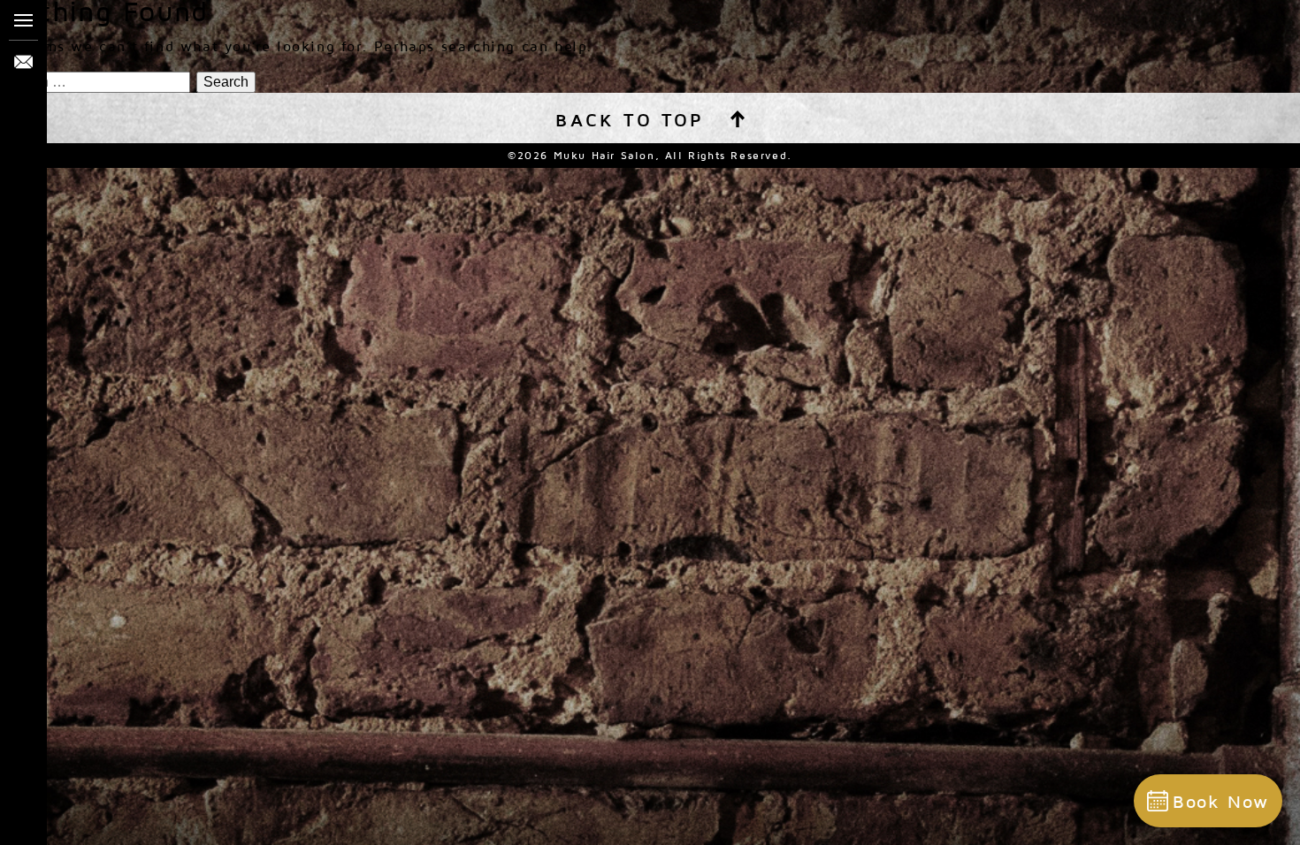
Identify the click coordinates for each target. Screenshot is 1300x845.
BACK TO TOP (629, 120)
